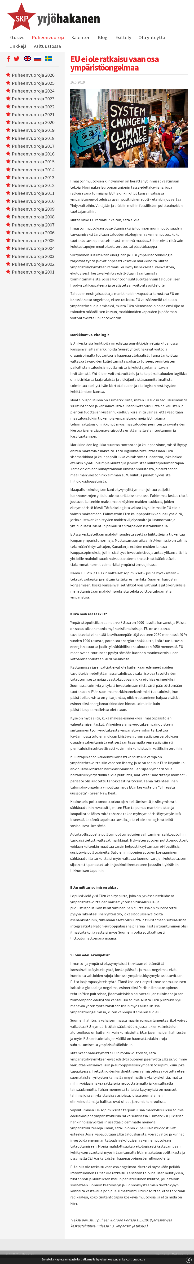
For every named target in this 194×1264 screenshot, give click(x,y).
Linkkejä (17, 46)
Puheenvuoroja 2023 (33, 99)
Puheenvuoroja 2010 (33, 201)
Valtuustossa (47, 46)
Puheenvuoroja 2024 (33, 91)
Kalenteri (81, 37)
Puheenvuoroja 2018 (33, 138)
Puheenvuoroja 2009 (33, 209)
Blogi (103, 37)
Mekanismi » (180, 1254)
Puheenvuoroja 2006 (33, 233)
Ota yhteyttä (151, 37)
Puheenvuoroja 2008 (33, 217)
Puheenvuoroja (48, 37)
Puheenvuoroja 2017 (33, 146)
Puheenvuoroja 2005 (33, 240)
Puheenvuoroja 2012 (33, 185)
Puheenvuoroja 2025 (33, 83)
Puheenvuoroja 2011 (33, 193)
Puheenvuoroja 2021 (33, 114)
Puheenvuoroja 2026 (33, 75)
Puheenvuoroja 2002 (33, 264)
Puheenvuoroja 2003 (33, 256)
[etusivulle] (53, 17)
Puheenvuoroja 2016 (33, 154)
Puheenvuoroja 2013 (33, 177)
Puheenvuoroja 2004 (33, 248)
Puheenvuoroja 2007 (33, 225)
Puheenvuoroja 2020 (33, 122)
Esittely (123, 37)
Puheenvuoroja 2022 (33, 107)
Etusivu (17, 37)
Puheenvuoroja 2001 (33, 272)
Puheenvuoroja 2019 (33, 130)
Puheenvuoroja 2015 (33, 162)
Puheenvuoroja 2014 (33, 170)
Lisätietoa (139, 1259)
